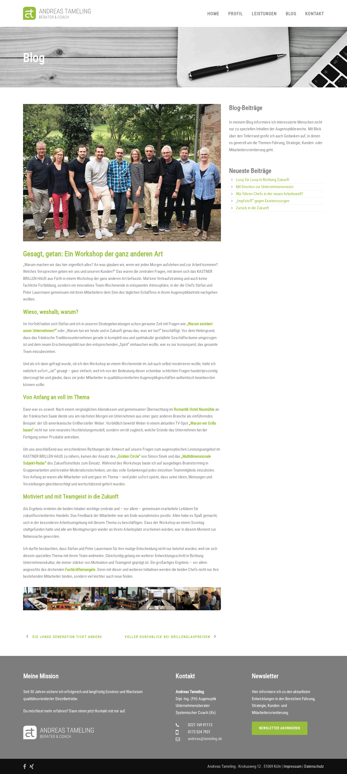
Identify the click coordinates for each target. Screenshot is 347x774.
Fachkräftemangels (80, 569)
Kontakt (314, 13)
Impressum (292, 766)
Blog (291, 13)
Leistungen (264, 13)
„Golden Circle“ (128, 456)
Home (213, 13)
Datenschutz (314, 766)
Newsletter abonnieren (279, 728)
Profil (235, 13)
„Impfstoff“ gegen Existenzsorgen (262, 200)
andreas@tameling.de (205, 738)
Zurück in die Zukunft (252, 208)
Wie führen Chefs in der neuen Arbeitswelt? (269, 193)
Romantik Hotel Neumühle (194, 409)
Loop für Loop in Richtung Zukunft (262, 179)
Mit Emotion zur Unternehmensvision (264, 186)
